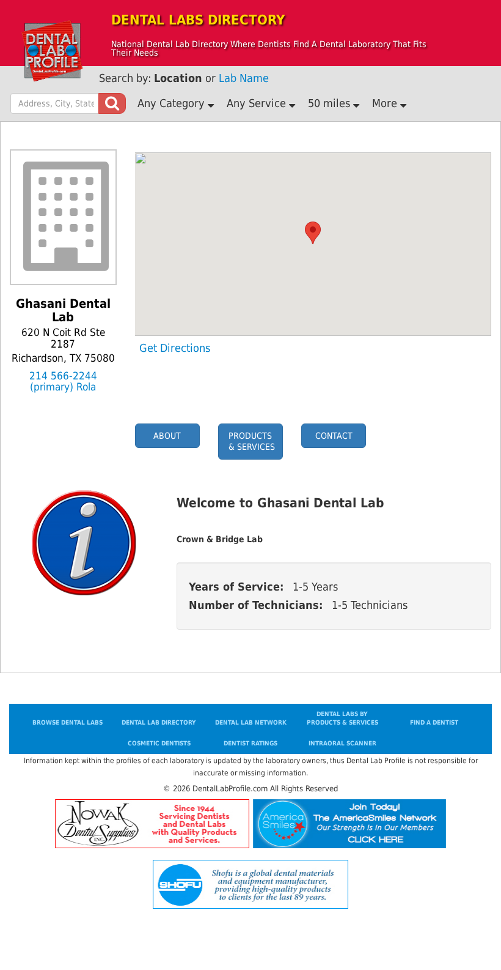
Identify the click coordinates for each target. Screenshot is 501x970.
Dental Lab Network (251, 722)
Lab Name (244, 78)
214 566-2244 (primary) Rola (63, 381)
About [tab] (167, 436)
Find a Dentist (434, 722)
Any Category (172, 103)
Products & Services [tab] (252, 441)
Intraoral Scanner (342, 743)
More (386, 103)
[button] (313, 233)
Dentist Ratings (250, 743)
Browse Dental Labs (67, 722)
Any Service (258, 103)
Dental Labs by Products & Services (342, 718)
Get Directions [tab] (174, 348)
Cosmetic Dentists (159, 743)
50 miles (330, 103)
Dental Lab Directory (159, 722)
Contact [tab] (334, 436)
